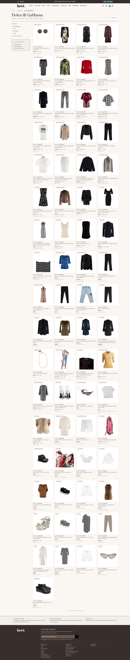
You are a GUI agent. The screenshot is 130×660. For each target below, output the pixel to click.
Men (70, 5)
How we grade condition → (17, 35)
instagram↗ (93, 645)
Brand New (83, 5)
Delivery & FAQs (70, 648)
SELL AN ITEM (108, 1)
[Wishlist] (103, 5)
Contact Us (68, 645)
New (14, 28)
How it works (44, 644)
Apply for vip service (71, 647)
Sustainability (44, 648)
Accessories (55, 5)
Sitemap (68, 654)
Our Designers (44, 654)
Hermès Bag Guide (45, 655)
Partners (43, 651)
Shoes (48, 5)
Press (42, 647)
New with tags (16, 26)
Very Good (15, 31)
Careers (43, 650)
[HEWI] (21, 6)
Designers (75, 5)
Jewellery (64, 5)
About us (43, 645)
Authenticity (69, 644)
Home (13, 10)
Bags (43, 5)
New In (31, 5)
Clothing (37, 5)
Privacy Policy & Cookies (72, 651)
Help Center (69, 655)
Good (14, 33)
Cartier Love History (46, 657)
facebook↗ (93, 644)
